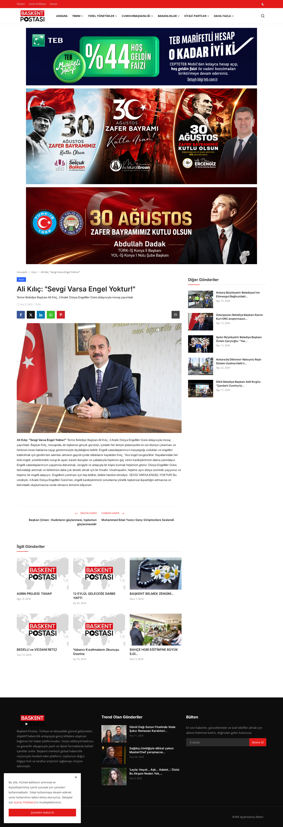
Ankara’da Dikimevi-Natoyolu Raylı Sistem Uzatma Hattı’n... (238, 361)
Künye (53, 4)
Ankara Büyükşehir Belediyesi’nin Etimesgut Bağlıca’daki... (238, 294)
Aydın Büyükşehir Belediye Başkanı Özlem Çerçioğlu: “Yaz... (239, 339)
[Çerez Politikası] (24, 802)
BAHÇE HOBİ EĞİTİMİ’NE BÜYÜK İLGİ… (154, 652)
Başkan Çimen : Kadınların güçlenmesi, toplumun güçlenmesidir (63, 522)
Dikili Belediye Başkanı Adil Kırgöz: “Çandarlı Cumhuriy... (238, 383)
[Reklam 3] (141, 225)
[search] (262, 15)
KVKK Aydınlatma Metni (247, 817)
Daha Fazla (222, 16)
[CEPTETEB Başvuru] (141, 57)
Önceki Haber (88, 513)
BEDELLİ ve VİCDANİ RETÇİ (37, 649)
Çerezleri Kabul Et (42, 812)
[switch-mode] (263, 4)
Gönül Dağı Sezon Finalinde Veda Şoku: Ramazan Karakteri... (152, 729)
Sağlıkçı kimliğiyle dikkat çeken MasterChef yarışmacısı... (151, 750)
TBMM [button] (76, 16)
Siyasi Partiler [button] (195, 16)
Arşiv (34, 272)
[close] (76, 777)
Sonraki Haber (110, 513)
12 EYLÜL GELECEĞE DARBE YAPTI (94, 596)
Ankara (62, 16)
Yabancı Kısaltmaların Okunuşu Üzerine (96, 652)
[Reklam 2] (141, 136)
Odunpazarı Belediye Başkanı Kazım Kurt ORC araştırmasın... (239, 316)
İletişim (21, 4)
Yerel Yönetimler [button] (101, 16)
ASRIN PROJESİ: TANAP (34, 594)
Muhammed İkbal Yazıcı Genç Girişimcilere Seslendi (137, 520)
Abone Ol (258, 742)
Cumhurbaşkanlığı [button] (136, 16)
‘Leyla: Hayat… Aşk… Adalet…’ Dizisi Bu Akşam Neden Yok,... (154, 771)
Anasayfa (22, 272)
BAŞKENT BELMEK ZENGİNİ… (152, 594)
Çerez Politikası (37, 4)
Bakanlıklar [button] (167, 16)
